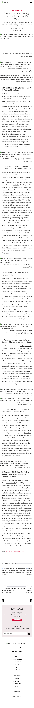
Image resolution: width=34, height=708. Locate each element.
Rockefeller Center (20, 553)
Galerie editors (18, 28)
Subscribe (17, 620)
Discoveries (17, 676)
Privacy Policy (17, 689)
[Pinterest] (20, 647)
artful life (9, 551)
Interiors (17, 654)
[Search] (27, 2)
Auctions (17, 670)
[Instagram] (14, 647)
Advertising (17, 681)
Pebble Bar (16, 185)
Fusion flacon (6, 440)
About (17, 686)
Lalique (16, 425)
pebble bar (9, 553)
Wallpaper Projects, (26, 346)
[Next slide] (30, 600)
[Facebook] (17, 647)
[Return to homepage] (17, 644)
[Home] (6, 2)
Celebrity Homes (17, 659)
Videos (17, 678)
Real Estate (17, 662)
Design (17, 667)
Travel (17, 656)
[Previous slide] (3, 600)
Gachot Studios (8, 190)
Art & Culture (17, 651)
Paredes (15, 508)
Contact (17, 691)
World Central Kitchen (25, 368)
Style (17, 664)
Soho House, (12, 283)
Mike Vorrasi (17, 358)
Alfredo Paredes (11, 483)
